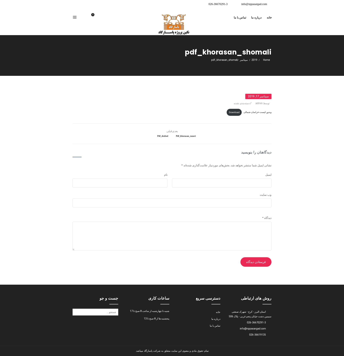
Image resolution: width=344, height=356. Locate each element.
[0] (88, 17)
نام (166, 174)
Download (234, 112)
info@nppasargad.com (254, 4)
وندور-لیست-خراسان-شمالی (257, 112)
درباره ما (256, 17)
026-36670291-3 (218, 4)
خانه (269, 17)
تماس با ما (240, 17)
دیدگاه (266, 217)
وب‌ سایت (265, 194)
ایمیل (268, 174)
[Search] (76, 313)
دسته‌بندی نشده (242, 103)
